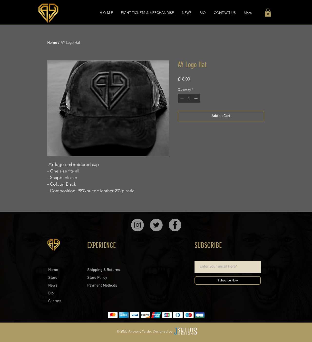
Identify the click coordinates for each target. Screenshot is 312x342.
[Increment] (196, 98)
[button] (267, 13)
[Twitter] (156, 225)
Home (52, 42)
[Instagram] (137, 225)
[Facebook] (175, 225)
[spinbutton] (189, 98)
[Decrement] (181, 98)
